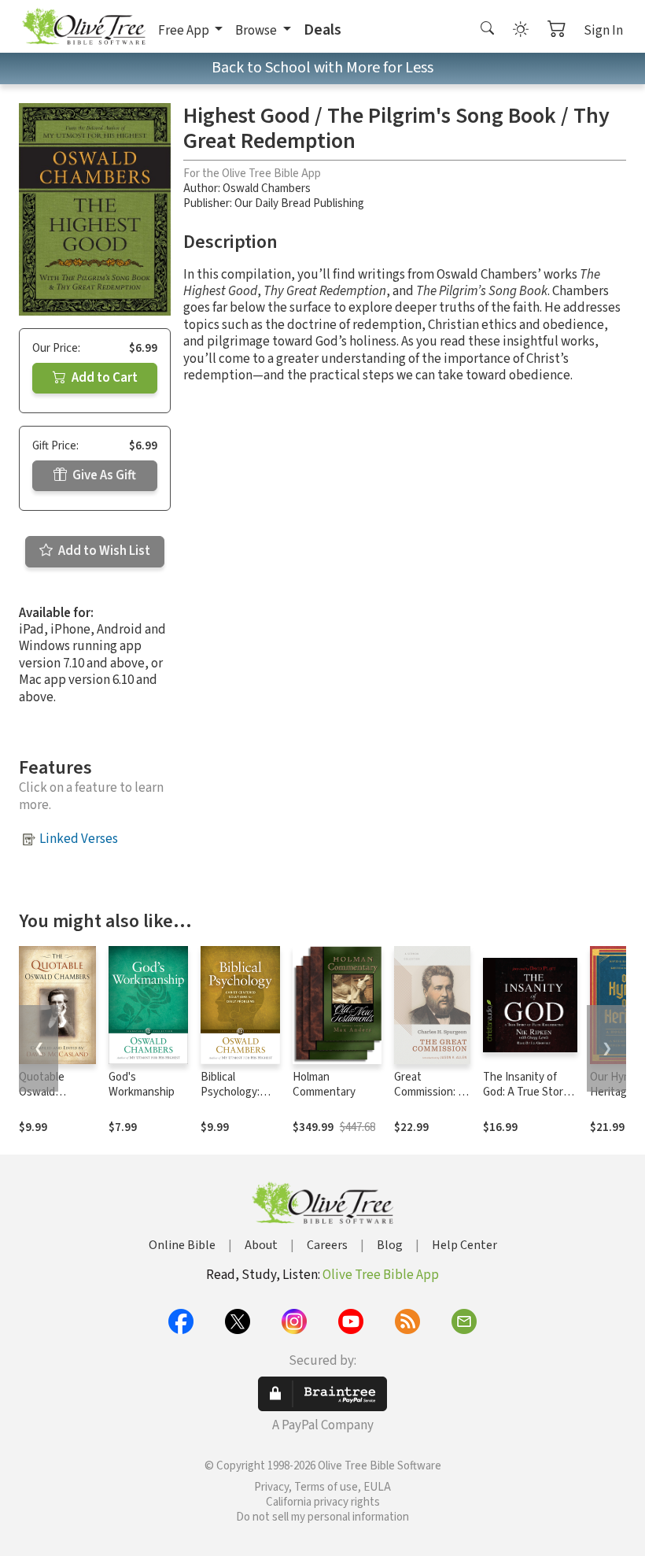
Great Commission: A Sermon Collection (429, 1099)
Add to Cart (103, 377)
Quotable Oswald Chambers (43, 1092)
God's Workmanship (142, 1084)
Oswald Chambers (267, 188)
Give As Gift (103, 475)
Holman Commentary (324, 1084)
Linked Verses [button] (78, 839)
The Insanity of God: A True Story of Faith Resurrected (526, 1099)
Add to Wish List (103, 550)
